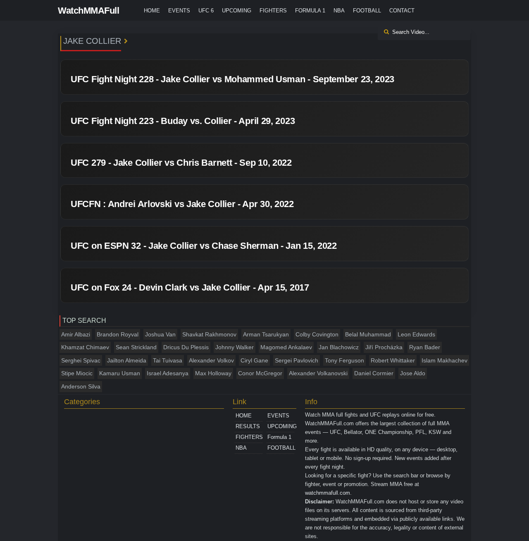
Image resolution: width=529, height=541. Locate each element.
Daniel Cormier (373, 373)
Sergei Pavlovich (296, 360)
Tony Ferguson (344, 360)
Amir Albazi (75, 334)
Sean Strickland (136, 347)
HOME (152, 10)
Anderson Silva (80, 386)
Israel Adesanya (167, 373)
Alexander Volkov (211, 360)
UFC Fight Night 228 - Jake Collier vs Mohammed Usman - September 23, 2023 (232, 79)
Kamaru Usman (119, 373)
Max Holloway (213, 373)
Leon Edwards (416, 334)
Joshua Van (160, 334)
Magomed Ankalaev (286, 347)
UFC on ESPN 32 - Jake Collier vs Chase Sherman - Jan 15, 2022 (204, 246)
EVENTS (179, 10)
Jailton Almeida (126, 360)
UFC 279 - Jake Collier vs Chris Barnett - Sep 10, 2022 (181, 162)
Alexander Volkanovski (318, 373)
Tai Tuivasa (167, 360)
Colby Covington (316, 334)
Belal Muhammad (368, 334)
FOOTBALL (367, 10)
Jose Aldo (412, 373)
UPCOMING (236, 10)
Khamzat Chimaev (85, 347)
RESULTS (248, 426)
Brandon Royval (117, 334)
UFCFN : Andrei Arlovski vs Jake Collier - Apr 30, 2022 (182, 204)
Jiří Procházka (384, 347)
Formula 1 (310, 10)
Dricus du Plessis (186, 347)
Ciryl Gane (254, 360)
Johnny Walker (234, 347)
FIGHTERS (273, 10)
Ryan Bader (424, 347)
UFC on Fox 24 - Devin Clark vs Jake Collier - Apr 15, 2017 (190, 287)
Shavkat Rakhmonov (209, 334)
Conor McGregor (260, 373)
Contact (402, 10)
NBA (339, 10)
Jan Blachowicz (339, 347)
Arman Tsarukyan (266, 334)
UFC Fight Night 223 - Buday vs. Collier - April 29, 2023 (183, 121)
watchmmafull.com (327, 493)
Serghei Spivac (80, 360)
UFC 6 (206, 10)
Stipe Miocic (77, 373)
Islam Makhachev (444, 360)
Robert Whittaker (393, 360)
